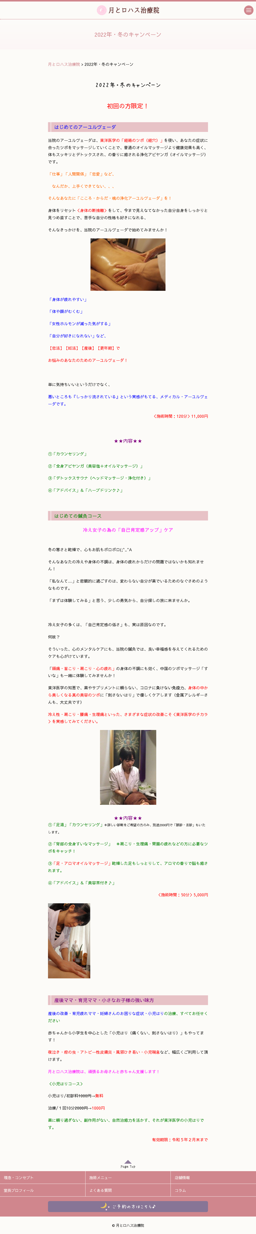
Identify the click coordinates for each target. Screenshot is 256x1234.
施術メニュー (100, 1177)
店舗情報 (182, 1177)
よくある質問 (100, 1190)
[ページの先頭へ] (128, 1165)
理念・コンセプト (19, 1177)
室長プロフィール (19, 1190)
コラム (180, 1190)
